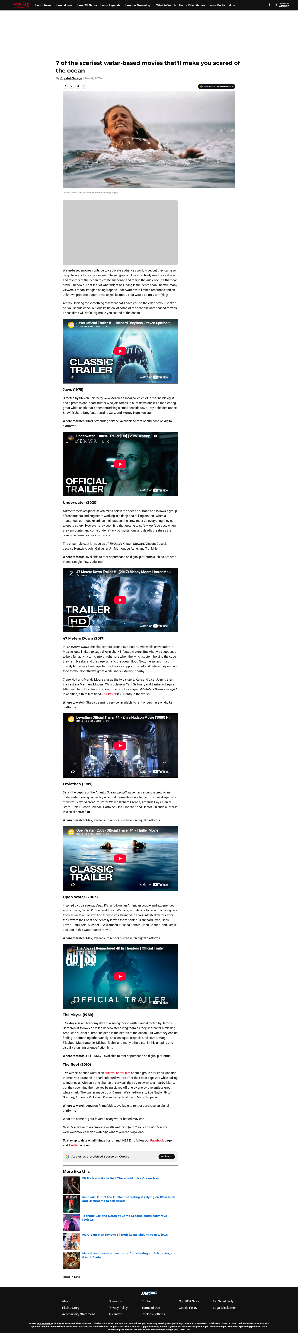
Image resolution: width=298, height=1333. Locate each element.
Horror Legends (110, 5)
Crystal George (71, 78)
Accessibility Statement (78, 1314)
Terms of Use (151, 1308)
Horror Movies (63, 5)
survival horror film (117, 1073)
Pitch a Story (71, 1308)
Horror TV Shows (86, 5)
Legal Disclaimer (224, 1308)
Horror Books (216, 5)
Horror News (43, 5)
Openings (115, 1301)
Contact (147, 1301)
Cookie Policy (188, 1308)
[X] (276, 4)
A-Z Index (115, 1314)
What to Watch (166, 5)
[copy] (84, 86)
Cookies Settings (153, 1314)
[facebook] (269, 4)
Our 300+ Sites (189, 1301)
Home (66, 1276)
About (66, 1301)
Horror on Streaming (137, 5)
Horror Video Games (192, 5)
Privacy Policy (118, 1308)
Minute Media (44, 1323)
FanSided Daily (223, 1301)
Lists (77, 1276)
